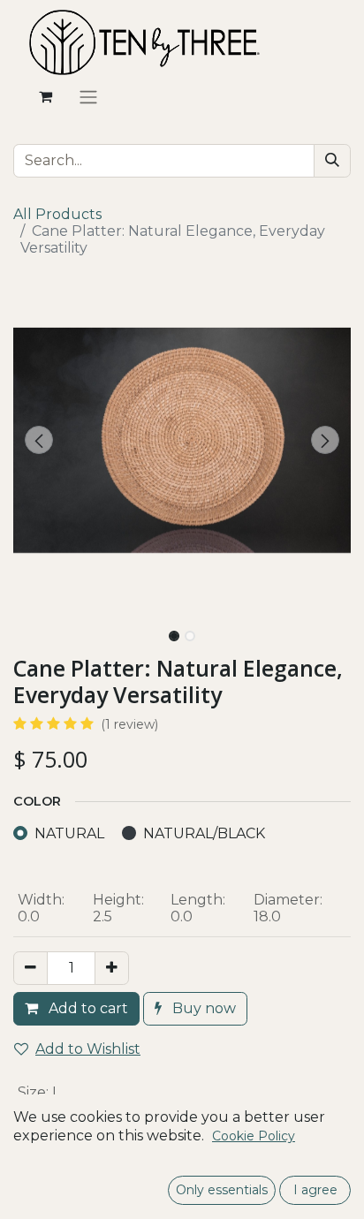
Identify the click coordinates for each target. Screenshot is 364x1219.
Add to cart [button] (86, 1008)
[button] (38, 440)
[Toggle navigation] (88, 97)
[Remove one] (30, 968)
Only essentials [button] (222, 1190)
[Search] (332, 161)
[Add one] (112, 968)
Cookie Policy (253, 1136)
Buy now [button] (202, 1008)
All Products (57, 214)
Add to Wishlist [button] (87, 1049)
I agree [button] (315, 1190)
